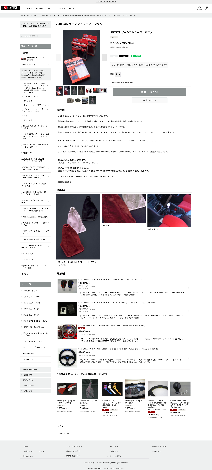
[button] (199, 8)
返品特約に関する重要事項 (122, 83)
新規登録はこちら (64, 182)
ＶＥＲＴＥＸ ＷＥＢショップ (106, 2)
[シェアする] (114, 56)
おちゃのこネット (102, 468)
